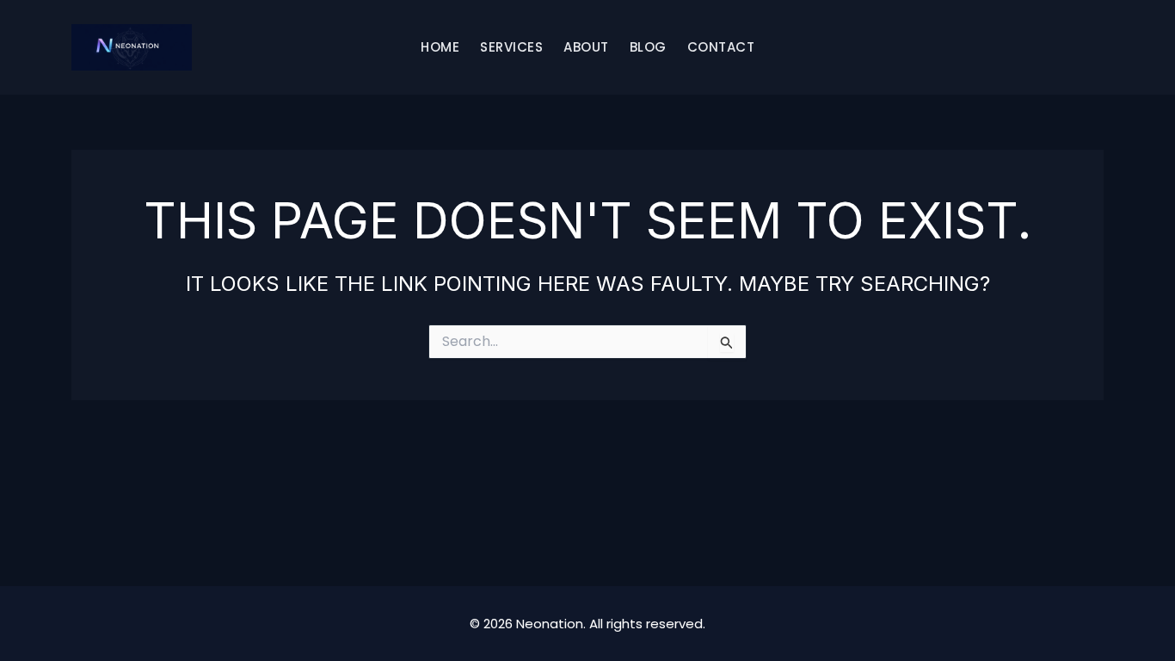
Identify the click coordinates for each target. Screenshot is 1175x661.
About (586, 47)
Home (440, 47)
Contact (721, 47)
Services (511, 47)
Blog (648, 47)
